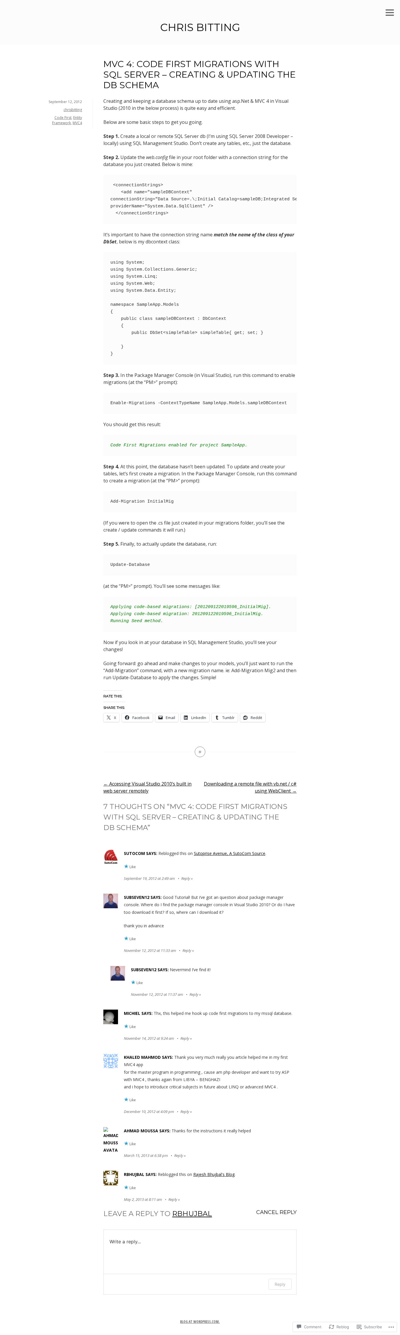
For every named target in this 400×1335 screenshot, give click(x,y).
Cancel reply (276, 1212)
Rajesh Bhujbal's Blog (214, 1174)
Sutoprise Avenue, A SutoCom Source (229, 853)
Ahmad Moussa (141, 1130)
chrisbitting (73, 109)
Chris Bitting (200, 27)
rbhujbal (134, 1174)
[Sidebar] (390, 13)
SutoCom (134, 853)
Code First (62, 117)
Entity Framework (67, 120)
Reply (185, 878)
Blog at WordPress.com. (200, 1321)
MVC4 (77, 122)
